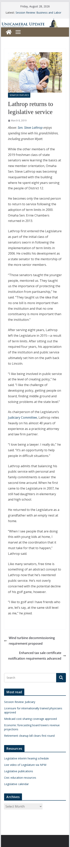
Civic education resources (20, 777)
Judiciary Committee (22, 417)
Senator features (19, 95)
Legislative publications (18, 771)
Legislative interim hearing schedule (26, 758)
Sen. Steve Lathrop (30, 127)
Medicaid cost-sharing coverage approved (30, 719)
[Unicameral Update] (35, 21)
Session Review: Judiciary (19, 702)
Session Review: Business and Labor (38, 12)
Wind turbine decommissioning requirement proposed (32, 641)
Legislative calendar (16, 784)
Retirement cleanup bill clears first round (29, 735)
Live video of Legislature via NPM (25, 765)
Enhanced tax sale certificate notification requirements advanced (34, 656)
